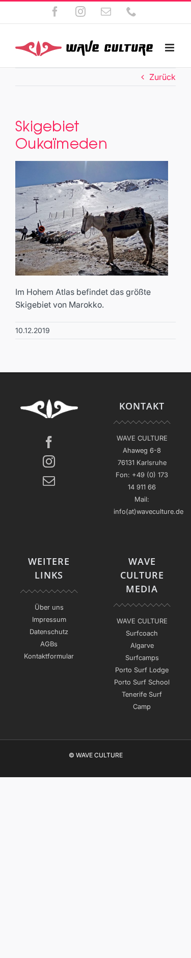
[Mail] (49, 481)
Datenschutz (49, 631)
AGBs (49, 644)
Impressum (49, 619)
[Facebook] (49, 442)
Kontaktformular (49, 656)
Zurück (162, 77)
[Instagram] (49, 461)
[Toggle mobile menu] (170, 47)
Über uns (49, 607)
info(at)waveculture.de (148, 511)
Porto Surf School (142, 682)
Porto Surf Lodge (142, 670)
